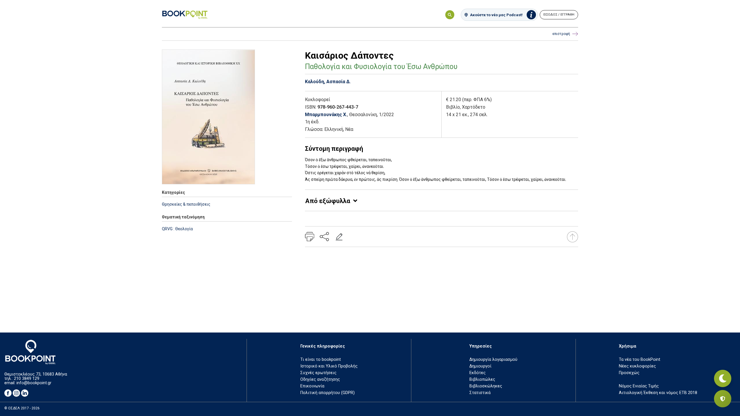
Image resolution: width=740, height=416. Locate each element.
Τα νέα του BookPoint (639, 359)
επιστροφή (561, 34)
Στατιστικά (480, 392)
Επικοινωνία (312, 386)
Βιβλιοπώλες (482, 379)
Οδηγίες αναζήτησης (320, 379)
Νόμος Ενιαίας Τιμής (639, 386)
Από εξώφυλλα (327, 201)
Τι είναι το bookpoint (320, 359)
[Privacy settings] (722, 398)
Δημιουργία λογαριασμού (493, 359)
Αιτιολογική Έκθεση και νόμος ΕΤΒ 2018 (658, 392)
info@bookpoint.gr (33, 382)
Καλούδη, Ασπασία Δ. (328, 81)
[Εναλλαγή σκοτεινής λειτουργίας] (722, 378)
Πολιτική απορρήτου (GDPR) (327, 392)
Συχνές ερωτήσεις (318, 372)
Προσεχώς (629, 372)
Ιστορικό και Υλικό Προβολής (329, 366)
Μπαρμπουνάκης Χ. (326, 114)
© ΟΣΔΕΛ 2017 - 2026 (22, 408)
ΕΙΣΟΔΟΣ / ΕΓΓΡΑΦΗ (558, 14)
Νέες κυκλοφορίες (637, 366)
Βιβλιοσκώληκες (485, 386)
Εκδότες (477, 372)
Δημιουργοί (480, 366)
